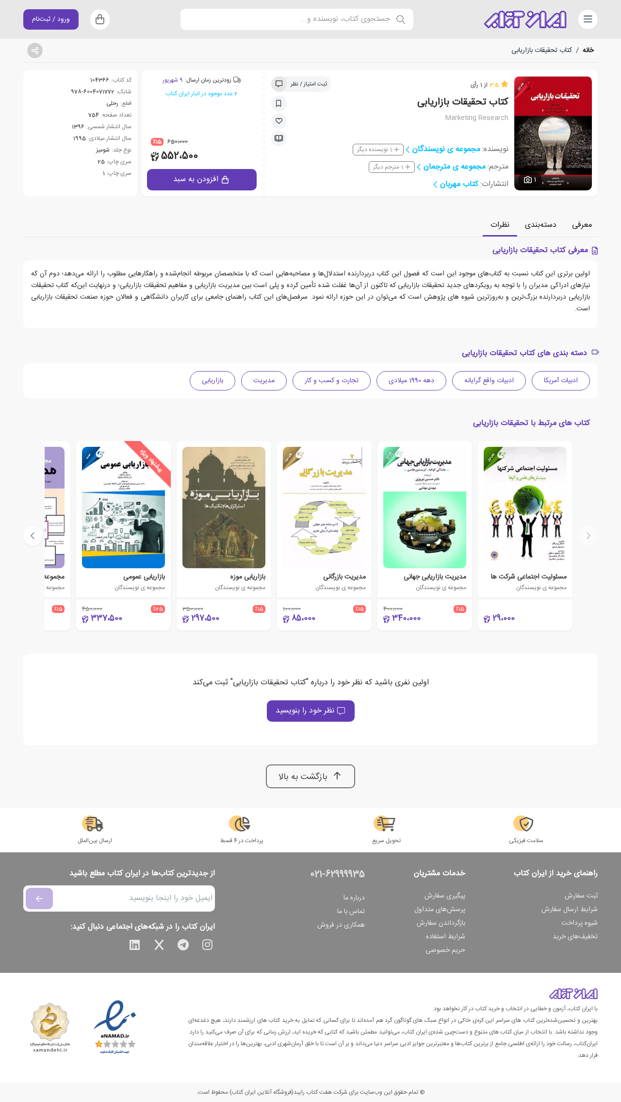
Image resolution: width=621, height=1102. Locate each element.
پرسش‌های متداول (439, 910)
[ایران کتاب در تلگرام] (183, 946)
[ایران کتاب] (525, 19)
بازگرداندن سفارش (441, 923)
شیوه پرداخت (579, 923)
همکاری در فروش (341, 925)
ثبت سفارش (581, 896)
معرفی (582, 225)
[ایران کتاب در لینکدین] (135, 946)
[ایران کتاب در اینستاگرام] (207, 946)
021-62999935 (337, 874)
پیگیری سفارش (445, 896)
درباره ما (354, 898)
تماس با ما (351, 911)
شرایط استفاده (445, 937)
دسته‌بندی (540, 225)
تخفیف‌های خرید (575, 937)
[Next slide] (33, 535)
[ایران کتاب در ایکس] (159, 946)
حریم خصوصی (445, 950)
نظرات (499, 225)
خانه (588, 50)
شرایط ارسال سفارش (569, 910)
